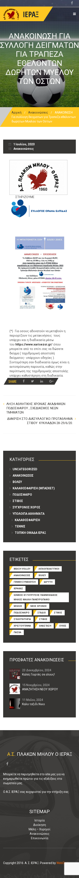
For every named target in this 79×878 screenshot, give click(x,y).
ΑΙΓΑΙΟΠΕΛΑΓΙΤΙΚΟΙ (49, 568)
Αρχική (16, 112)
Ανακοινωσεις (23, 475)
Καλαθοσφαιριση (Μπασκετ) (34, 488)
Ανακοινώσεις (38, 112)
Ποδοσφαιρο (22, 494)
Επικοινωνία (39, 838)
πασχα (17, 632)
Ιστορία (40, 820)
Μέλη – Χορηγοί (39, 829)
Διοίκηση (39, 825)
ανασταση (45, 625)
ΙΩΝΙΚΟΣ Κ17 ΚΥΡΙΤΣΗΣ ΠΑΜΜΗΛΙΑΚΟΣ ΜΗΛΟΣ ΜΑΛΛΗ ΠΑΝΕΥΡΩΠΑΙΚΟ (36, 597)
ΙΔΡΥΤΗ (48, 582)
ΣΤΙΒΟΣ (58, 612)
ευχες (62, 625)
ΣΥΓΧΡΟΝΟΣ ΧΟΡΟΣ (26, 507)
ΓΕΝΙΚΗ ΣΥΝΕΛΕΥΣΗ (25, 582)
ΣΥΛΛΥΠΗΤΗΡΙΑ (22, 619)
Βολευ (17, 482)
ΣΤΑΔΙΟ (41, 612)
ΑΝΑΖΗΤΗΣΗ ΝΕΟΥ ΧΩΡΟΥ (40, 689)
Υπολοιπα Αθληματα (28, 513)
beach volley (22, 568)
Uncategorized (25, 469)
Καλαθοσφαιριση (27, 520)
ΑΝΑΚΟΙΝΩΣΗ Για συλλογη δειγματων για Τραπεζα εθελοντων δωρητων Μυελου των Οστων (39, 59)
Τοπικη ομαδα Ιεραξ (30, 532)
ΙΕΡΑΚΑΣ (18, 588)
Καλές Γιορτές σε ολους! (38, 674)
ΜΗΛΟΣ (18, 606)
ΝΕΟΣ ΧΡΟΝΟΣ (38, 606)
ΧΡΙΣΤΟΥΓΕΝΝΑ (22, 625)
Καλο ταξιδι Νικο (33, 704)
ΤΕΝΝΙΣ (20, 526)
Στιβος (18, 501)
